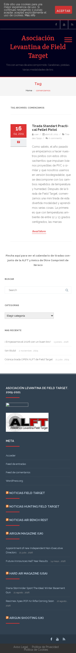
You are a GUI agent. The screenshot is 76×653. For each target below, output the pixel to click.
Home (29, 90)
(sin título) (10, 350)
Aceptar (63, 11)
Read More (39, 231)
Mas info (30, 15)
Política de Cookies (36, 649)
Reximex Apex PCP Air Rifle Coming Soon (30, 601)
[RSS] (72, 24)
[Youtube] (64, 24)
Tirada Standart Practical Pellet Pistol (50, 128)
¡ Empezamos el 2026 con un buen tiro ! (28, 341)
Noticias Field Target (27, 493)
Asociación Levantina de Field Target (38, 46)
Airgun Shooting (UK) (26, 618)
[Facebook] (56, 24)
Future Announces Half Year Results (27, 561)
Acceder (11, 455)
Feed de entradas (16, 463)
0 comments (55, 138)
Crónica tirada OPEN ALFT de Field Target (29, 359)
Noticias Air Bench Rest (28, 520)
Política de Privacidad (45, 646)
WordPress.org (14, 480)
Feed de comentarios (18, 472)
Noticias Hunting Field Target (34, 506)
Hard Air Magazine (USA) (28, 573)
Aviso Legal (20, 646)
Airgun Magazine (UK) (26, 533)
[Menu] (68, 37)
